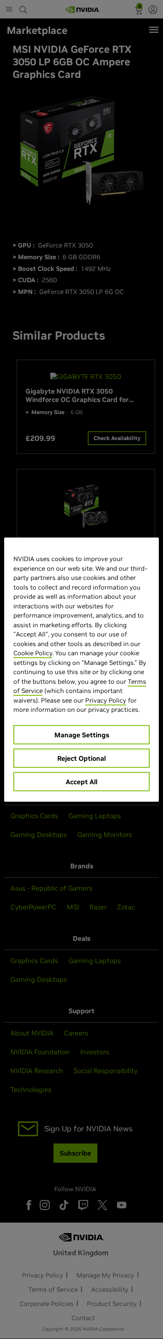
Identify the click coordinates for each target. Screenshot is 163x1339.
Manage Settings (81, 734)
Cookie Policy (32, 653)
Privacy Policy (105, 700)
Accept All (81, 781)
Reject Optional (81, 758)
